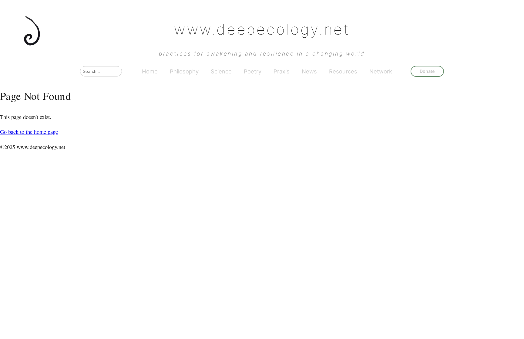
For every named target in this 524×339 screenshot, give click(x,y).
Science (221, 71)
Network (380, 71)
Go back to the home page (29, 131)
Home (150, 71)
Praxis (282, 71)
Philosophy (184, 71)
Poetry (252, 71)
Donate (427, 71)
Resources (343, 71)
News (309, 71)
